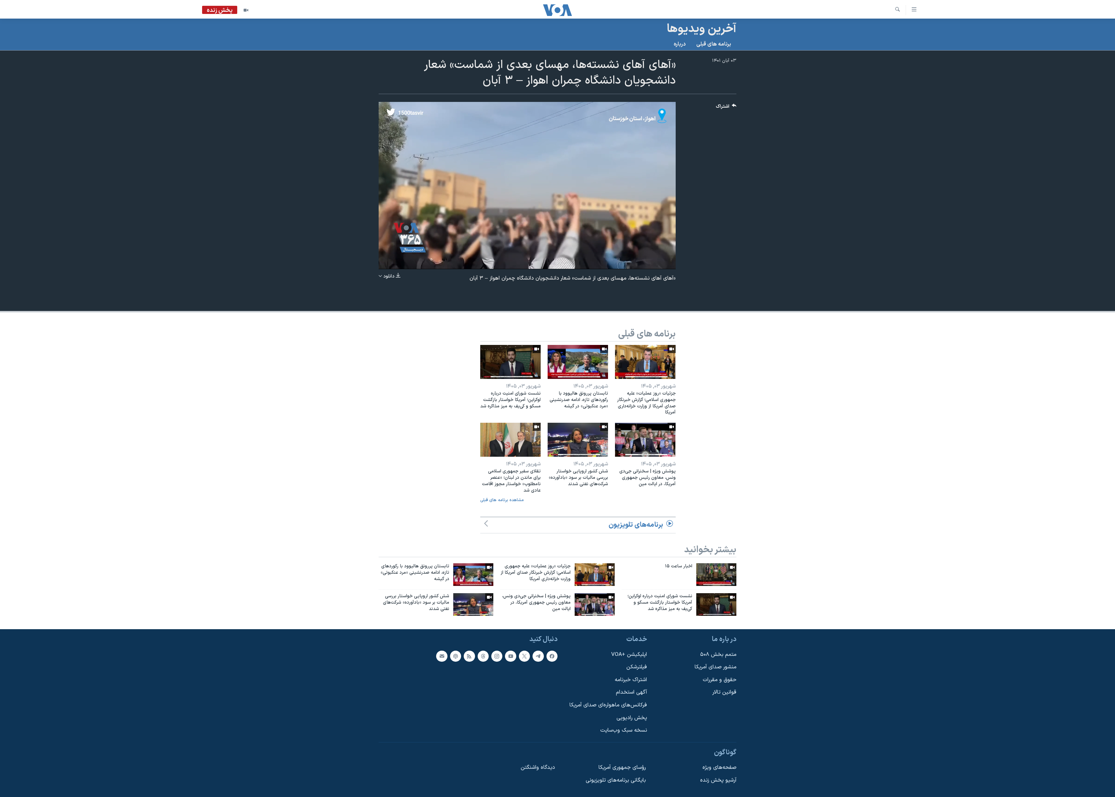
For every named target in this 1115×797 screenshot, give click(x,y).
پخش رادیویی (631, 718)
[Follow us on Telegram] (538, 655)
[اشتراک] (441, 655)
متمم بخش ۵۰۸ (718, 654)
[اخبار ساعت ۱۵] (716, 574)
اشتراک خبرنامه (631, 679)
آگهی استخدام (631, 692)
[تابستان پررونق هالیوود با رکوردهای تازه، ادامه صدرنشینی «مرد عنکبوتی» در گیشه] (578, 362)
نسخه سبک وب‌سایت (623, 730)
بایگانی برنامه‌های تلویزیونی (616, 780)
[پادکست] (455, 655)
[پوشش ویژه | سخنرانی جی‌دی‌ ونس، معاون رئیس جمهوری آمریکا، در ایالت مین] (645, 440)
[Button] (726, 108)
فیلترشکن (636, 667)
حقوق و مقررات (719, 679)
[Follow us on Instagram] (496, 655)
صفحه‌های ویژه (719, 767)
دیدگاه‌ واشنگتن (538, 767)
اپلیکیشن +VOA (629, 654)
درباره (680, 44)
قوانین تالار (724, 692)
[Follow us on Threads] (483, 655)
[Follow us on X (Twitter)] (524, 655)
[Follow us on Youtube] (510, 655)
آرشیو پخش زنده (718, 780)
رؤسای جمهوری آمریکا (622, 767)
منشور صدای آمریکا (715, 667)
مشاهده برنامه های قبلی (502, 500)
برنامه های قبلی (713, 44)
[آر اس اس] (469, 655)
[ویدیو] (246, 10)
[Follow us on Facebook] (552, 655)
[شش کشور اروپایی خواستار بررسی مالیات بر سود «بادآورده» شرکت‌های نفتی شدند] (578, 440)
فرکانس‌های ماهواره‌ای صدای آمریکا (608, 705)
